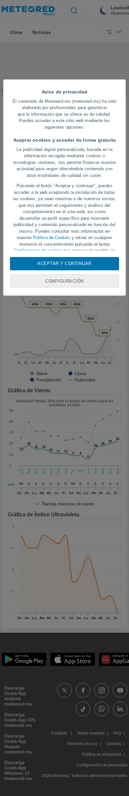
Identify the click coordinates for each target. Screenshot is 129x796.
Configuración (64, 281)
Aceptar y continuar (64, 263)
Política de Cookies (51, 237)
